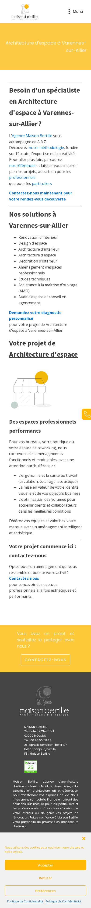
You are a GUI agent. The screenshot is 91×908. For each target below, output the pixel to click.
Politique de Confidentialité (25, 901)
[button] (83, 838)
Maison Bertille (40, 754)
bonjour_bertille (45, 749)
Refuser (45, 878)
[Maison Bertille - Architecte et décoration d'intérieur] (25, 11)
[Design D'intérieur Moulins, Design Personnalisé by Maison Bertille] (30, 763)
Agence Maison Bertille (32, 135)
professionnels (22, 177)
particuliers (42, 183)
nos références (22, 165)
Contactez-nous (45, 660)
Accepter (45, 865)
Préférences (45, 890)
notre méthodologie (46, 147)
